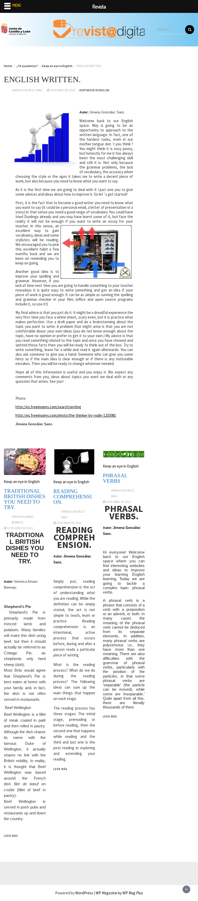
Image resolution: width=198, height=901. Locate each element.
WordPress (84, 892)
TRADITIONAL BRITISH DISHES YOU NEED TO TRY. (24, 499)
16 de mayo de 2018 (62, 90)
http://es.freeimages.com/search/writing (48, 406)
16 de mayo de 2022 (68, 523)
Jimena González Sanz (27, 90)
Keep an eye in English (94, 90)
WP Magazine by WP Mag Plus (119, 892)
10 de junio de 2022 (20, 528)
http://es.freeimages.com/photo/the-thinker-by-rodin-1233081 (65, 415)
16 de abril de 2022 (118, 502)
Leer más (11, 836)
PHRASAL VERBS (115, 478)
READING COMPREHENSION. (72, 496)
